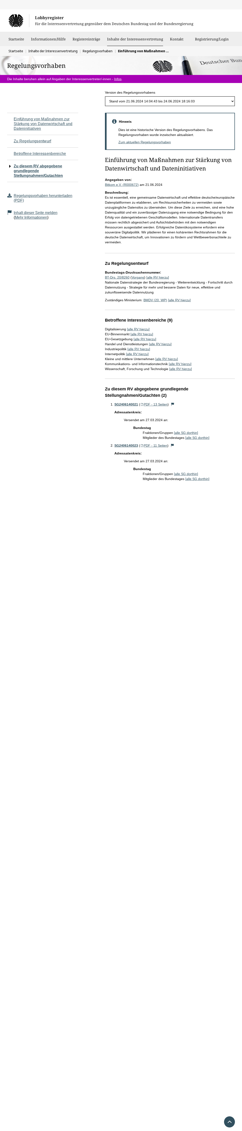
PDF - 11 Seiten (155, 445)
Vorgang (138, 277)
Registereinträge (86, 39)
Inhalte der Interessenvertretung (135, 38)
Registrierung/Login (212, 39)
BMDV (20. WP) (155, 300)
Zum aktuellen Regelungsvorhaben (144, 142)
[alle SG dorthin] (186, 433)
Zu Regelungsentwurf (32, 141)
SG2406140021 (126, 404)
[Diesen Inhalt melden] (172, 404)
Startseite (16, 39)
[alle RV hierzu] (157, 277)
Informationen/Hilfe (48, 39)
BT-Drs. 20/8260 (117, 277)
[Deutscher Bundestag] (19, 20)
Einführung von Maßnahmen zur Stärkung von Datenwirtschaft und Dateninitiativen (43, 124)
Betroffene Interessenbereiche (40, 154)
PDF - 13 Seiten (156, 404)
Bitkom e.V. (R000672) (122, 185)
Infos (117, 79)
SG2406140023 (126, 445)
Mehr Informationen (31, 217)
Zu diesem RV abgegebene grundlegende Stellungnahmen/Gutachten (38, 171)
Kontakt (176, 39)
